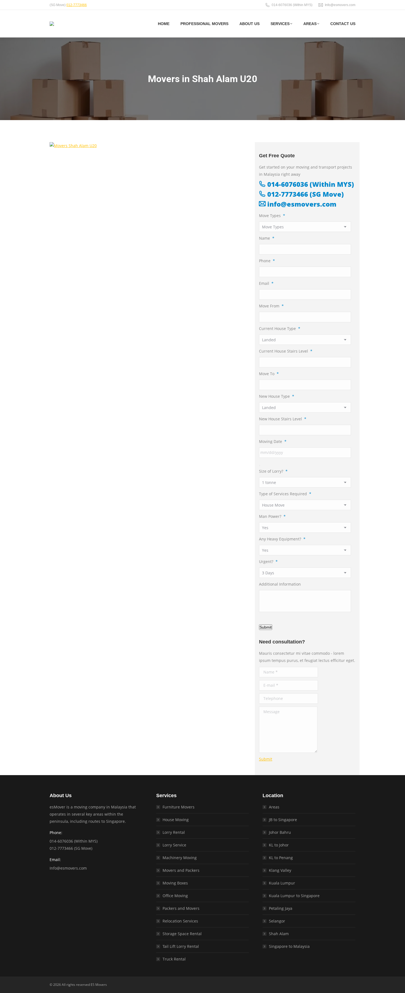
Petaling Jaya (280, 908)
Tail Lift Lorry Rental (181, 946)
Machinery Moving (180, 857)
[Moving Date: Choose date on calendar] (259, 465)
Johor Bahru (280, 832)
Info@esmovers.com (340, 5)
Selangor (277, 921)
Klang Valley (280, 870)
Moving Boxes (175, 883)
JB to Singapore (283, 819)
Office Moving (175, 895)
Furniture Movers (179, 807)
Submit (266, 627)
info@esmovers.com (301, 204)
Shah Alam (279, 933)
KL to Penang (281, 857)
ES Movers (99, 984)
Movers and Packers (181, 870)
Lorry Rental (174, 832)
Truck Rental (174, 959)
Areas (274, 807)
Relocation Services (180, 921)
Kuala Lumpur (282, 883)
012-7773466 (76, 5)
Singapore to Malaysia (289, 946)
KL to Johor (279, 845)
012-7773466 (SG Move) (305, 194)
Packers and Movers (181, 908)
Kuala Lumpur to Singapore (294, 895)
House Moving (176, 819)
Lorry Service (174, 845)
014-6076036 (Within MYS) (292, 5)
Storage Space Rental (182, 933)
